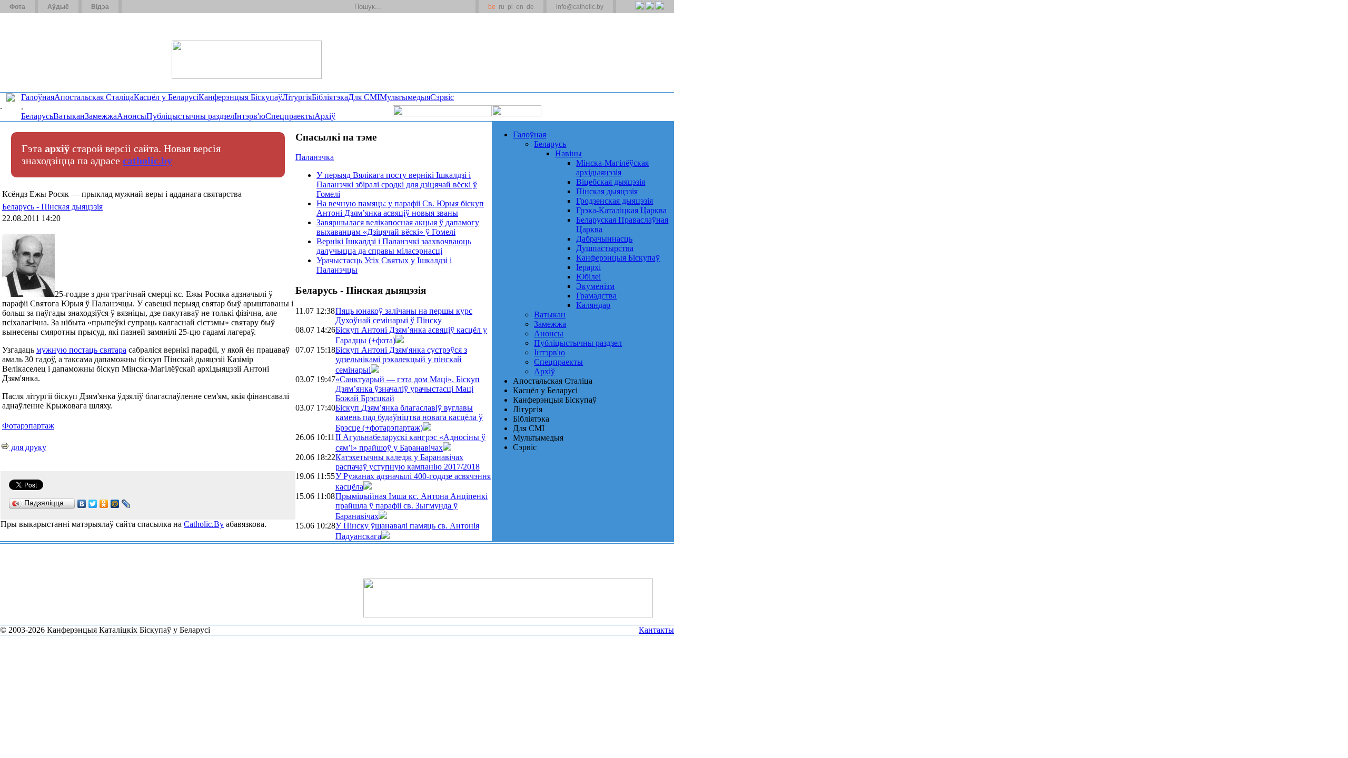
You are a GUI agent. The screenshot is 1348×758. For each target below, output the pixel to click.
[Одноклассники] (104, 504)
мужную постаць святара (81, 349)
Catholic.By (204, 524)
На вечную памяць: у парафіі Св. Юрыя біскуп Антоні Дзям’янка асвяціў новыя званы (400, 208)
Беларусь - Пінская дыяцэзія (52, 206)
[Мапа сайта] (160, 7)
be (491, 7)
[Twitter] (650, 11)
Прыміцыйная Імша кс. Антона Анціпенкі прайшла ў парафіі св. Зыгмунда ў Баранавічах (411, 506)
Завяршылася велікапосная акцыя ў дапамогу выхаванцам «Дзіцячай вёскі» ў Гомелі (397, 227)
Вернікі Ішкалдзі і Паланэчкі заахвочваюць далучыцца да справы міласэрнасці (393, 246)
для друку (27, 447)
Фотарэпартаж (28, 425)
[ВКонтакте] (81, 504)
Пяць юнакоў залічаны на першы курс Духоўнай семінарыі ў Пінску (403, 315)
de (530, 7)
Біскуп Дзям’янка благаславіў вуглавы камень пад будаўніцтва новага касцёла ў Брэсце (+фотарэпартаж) (409, 417)
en (519, 7)
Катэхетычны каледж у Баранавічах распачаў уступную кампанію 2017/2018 (407, 462)
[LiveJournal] (126, 504)
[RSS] (640, 11)
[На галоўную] (39, 52)
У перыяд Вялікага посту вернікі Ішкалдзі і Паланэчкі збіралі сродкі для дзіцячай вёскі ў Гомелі (396, 184)
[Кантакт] (146, 7)
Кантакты (656, 629)
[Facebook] (660, 11)
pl (510, 7)
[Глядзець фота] (399, 340)
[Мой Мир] (115, 504)
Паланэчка (314, 157)
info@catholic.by (579, 7)
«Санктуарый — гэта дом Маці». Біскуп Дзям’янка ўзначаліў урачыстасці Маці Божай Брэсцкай (407, 389)
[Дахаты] (133, 7)
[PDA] (630, 11)
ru (501, 7)
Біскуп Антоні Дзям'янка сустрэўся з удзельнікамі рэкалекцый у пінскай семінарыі (401, 359)
